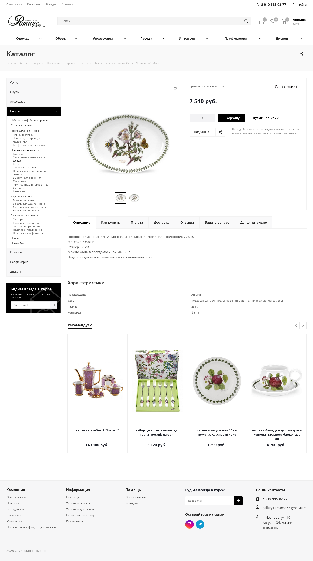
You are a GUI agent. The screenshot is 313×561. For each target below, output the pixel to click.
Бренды (132, 503)
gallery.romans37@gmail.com (284, 507)
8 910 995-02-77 (275, 499)
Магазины (14, 521)
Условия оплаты (78, 503)
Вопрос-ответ (136, 497)
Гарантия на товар (80, 515)
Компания (15, 489)
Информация (78, 489)
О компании (16, 497)
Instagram (189, 524)
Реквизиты (74, 521)
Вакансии (14, 515)
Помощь (72, 497)
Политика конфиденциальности (31, 527)
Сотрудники (15, 509)
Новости (13, 503)
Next (303, 325)
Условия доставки (80, 509)
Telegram (200, 524)
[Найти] (246, 21)
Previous (296, 325)
